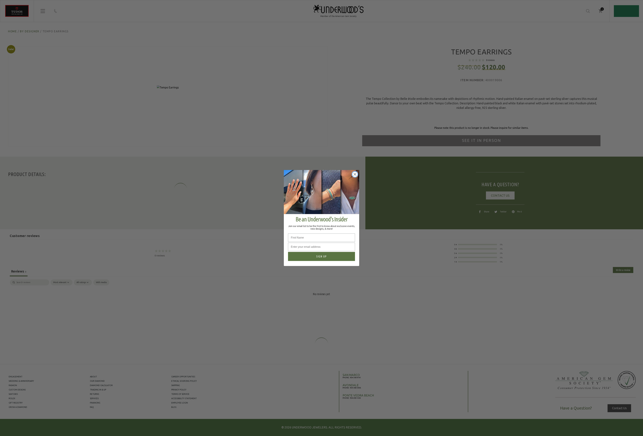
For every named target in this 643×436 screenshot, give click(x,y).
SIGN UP (321, 256)
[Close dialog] (355, 174)
